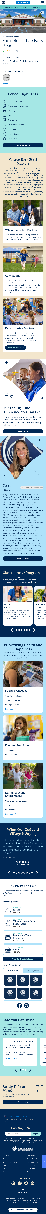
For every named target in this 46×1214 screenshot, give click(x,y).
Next (42, 21)
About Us (6, 1156)
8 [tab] (32, 873)
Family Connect (32, 1162)
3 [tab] (22, 630)
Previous (3, 21)
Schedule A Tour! (36, 7)
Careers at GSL (32, 1156)
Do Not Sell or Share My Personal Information (23, 1202)
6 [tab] (29, 630)
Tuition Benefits (32, 1172)
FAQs (4, 1165)
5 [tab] (27, 630)
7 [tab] (29, 873)
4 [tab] (24, 630)
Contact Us (31, 1165)
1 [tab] (16, 630)
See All (5, 83)
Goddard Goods (8, 1172)
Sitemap (5, 1168)
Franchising (31, 1168)
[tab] (13, 970)
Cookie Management (30, 1200)
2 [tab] (19, 630)
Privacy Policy (35, 1198)
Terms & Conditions (13, 1200)
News (4, 1159)
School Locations (33, 1159)
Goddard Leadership (10, 1162)
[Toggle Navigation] (42, 2)
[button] (23, 910)
